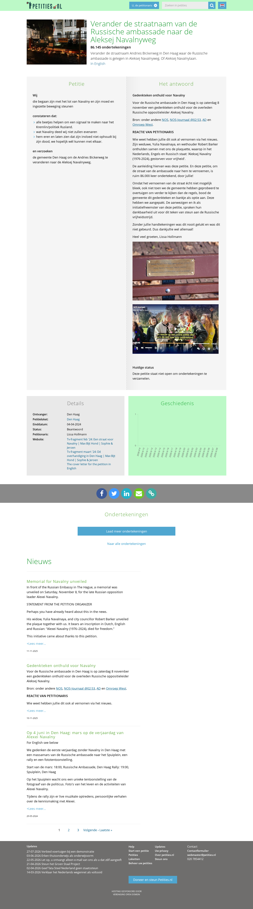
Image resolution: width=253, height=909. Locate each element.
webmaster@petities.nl (201, 855)
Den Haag (73, 419)
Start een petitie (139, 850)
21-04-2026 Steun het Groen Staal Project (53, 864)
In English (98, 63)
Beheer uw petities (140, 863)
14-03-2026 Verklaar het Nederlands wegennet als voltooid (64, 872)
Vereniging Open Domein (126, 894)
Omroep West (143, 124)
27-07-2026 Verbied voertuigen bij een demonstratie (60, 851)
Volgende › (91, 830)
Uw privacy (161, 850)
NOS (165, 120)
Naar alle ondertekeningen (126, 544)
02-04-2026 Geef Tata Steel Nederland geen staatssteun (62, 868)
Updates (160, 846)
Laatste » (105, 830)
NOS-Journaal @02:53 (185, 120)
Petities (133, 855)
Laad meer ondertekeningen (126, 531)
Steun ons (161, 859)
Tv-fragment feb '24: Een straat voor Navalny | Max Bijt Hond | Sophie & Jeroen (90, 443)
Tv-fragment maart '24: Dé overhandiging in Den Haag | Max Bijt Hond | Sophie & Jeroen (91, 456)
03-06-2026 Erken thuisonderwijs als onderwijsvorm (60, 856)
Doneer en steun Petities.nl (152, 880)
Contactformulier (198, 850)
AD (204, 120)
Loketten (134, 859)
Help (131, 846)
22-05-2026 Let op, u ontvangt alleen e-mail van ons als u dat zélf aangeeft (74, 860)
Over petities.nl (164, 855)
